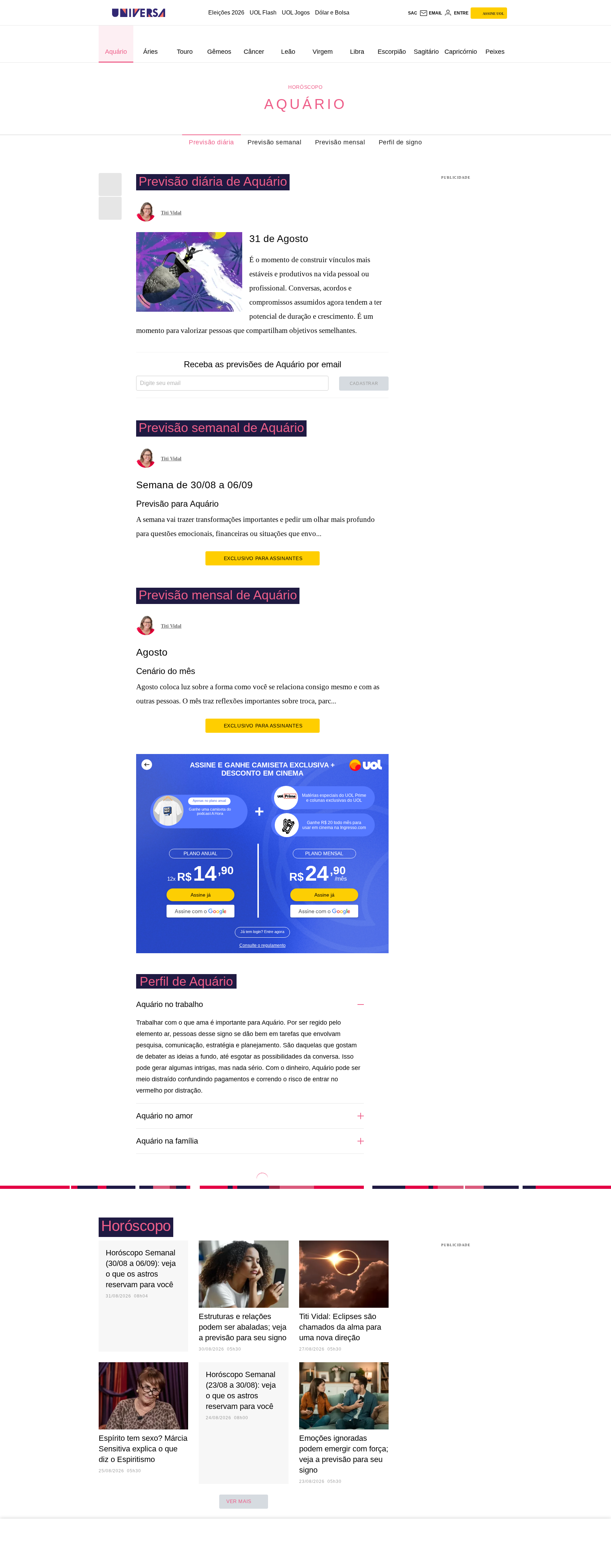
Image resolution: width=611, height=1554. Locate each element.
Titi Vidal (171, 212)
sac (412, 13)
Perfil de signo (400, 142)
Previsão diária (211, 142)
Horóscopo (305, 87)
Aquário (305, 104)
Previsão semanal (275, 142)
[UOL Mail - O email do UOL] (430, 13)
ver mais (238, 1501)
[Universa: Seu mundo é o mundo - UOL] (138, 13)
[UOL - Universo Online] (171, 13)
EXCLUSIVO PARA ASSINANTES (263, 558)
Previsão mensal (340, 142)
